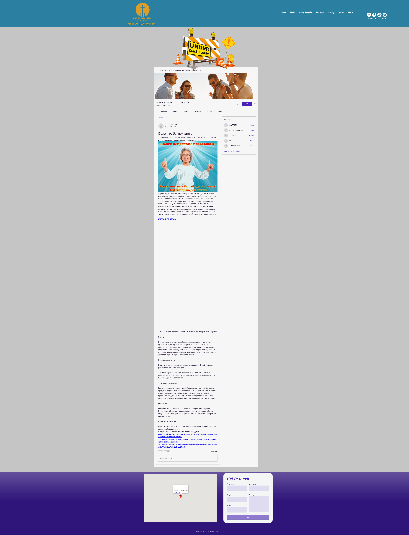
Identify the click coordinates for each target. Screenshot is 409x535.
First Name (230, 484)
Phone (229, 505)
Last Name (252, 484)
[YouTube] (385, 15)
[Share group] (255, 103)
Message (252, 495)
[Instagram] (369, 15)
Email (228, 495)
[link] (163, 111)
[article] (188, 293)
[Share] (216, 124)
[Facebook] (374, 15)
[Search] (237, 104)
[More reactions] (167, 451)
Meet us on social (377, 18)
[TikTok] (379, 15)
